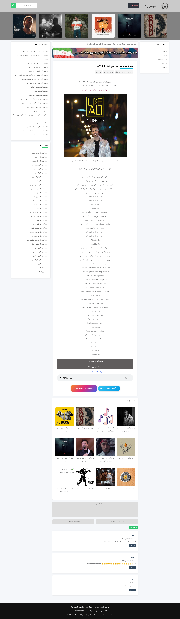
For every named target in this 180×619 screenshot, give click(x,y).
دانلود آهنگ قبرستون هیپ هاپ (37, 95)
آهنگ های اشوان (40, 173)
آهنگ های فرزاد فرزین (38, 177)
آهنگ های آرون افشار (38, 224)
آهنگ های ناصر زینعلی (38, 236)
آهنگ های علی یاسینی (38, 161)
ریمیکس (162, 67)
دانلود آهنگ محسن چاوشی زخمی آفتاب (35, 107)
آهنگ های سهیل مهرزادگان (37, 216)
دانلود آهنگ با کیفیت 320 (95, 367)
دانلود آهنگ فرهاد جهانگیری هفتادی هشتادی (34, 99)
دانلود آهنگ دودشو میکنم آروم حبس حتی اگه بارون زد (31, 75)
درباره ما (112, 614)
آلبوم (163, 55)
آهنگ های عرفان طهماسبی (37, 200)
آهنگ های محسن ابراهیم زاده (36, 240)
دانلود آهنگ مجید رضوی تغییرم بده (36, 83)
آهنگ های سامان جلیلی (38, 244)
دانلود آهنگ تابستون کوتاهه (39, 87)
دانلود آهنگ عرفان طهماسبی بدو (37, 63)
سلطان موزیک (133, 6)
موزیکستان (41, 271)
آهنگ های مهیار (40, 208)
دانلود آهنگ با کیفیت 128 (95, 361)
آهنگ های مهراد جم (39, 196)
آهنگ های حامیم (40, 157)
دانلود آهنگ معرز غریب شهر (38, 122)
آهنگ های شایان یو (39, 181)
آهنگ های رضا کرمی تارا (37, 256)
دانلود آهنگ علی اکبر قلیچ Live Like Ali (115, 66)
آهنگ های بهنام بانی (39, 252)
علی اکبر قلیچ (107, 72)
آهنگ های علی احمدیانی (37, 260)
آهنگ (163, 51)
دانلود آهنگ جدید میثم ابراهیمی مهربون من (34, 79)
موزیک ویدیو (161, 59)
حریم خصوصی (70, 614)
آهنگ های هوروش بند (38, 165)
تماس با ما (101, 614)
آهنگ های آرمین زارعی (38, 220)
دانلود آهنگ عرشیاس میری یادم (37, 111)
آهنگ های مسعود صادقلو (37, 232)
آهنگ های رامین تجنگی (38, 264)
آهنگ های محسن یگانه (38, 228)
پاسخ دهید (132, 545)
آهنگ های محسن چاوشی (37, 185)
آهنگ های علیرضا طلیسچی (37, 212)
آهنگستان (42, 268)
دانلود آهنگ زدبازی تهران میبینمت (37, 67)
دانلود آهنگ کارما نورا (40, 134)
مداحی (163, 63)
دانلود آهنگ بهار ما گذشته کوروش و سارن (34, 103)
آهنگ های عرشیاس (39, 204)
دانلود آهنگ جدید (105, 82)
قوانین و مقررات (86, 614)
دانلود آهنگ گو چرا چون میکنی (38, 71)
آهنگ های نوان (40, 192)
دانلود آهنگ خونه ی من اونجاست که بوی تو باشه (32, 130)
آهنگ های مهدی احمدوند (37, 188)
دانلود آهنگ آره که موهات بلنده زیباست (35, 126)
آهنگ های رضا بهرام (39, 248)
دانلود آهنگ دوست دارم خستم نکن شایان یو (34, 51)
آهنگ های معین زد (39, 169)
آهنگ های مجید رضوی (38, 153)
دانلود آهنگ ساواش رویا (40, 91)
